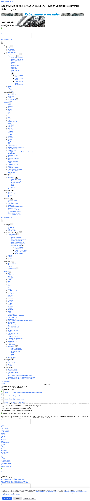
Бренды (6, 102)
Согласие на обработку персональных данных (15, 210)
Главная (10, 47)
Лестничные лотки (17, 57)
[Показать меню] (1, 41)
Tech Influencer (5, 381)
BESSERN (11, 109)
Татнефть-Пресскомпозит (15, 169)
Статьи (10, 97)
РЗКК (9, 163)
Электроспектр (12, 172)
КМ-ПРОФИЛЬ (12, 145)
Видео (10, 195)
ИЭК (9, 142)
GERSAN (11, 118)
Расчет (10, 89)
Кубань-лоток (12, 150)
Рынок (10, 101)
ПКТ (9, 160)
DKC (9, 112)
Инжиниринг (12, 189)
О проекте (11, 49)
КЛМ (9, 144)
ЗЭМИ (10, 139)
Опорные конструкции (15, 69)
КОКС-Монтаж (12, 148)
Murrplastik (11, 125)
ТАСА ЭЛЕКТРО (13, 171)
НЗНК (10, 156)
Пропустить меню (6, 39)
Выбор (10, 86)
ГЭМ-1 (10, 134)
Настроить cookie (29, 498)
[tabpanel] (45, 386)
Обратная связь (12, 200)
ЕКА (9, 115)
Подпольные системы (15, 66)
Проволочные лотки (17, 59)
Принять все (7, 498)
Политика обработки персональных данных (14, 213)
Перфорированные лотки (18, 239)
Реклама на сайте (13, 203)
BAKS (10, 107)
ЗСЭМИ (10, 137)
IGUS (9, 120)
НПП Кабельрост (13, 155)
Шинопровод (19, 84)
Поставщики (11, 177)
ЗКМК (10, 136)
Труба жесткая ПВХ (21, 250)
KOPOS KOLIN (12, 122)
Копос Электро (15, 182)
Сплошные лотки (16, 64)
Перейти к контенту (7, 1)
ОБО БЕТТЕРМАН (13, 158)
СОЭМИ (10, 166)
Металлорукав (19, 75)
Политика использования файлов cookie (15, 207)
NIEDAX (10, 126)
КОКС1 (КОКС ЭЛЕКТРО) (16, 147)
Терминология (12, 56)
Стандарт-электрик (13, 167)
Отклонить (17, 498)
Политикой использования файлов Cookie (47, 491)
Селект (13, 187)
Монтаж (10, 91)
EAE (9, 114)
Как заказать (11, 176)
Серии (10, 88)
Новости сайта (12, 94)
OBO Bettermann (16, 179)
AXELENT (11, 106)
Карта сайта (11, 50)
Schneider (10, 129)
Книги (10, 197)
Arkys (9, 104)
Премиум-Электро (13, 161)
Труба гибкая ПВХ (20, 252)
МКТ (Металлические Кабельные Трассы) (20, 152)
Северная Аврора (13, 164)
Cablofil (10, 111)
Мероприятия (12, 99)
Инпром (10, 141)
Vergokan (10, 131)
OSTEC (10, 128)
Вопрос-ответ (12, 52)
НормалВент (11, 153)
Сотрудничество (13, 202)
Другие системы (16, 72)
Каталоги (10, 192)
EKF (9, 117)
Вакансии (11, 205)
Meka (9, 123)
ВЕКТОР (10, 133)
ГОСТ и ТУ (11, 194)
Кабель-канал (19, 77)
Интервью (11, 96)
